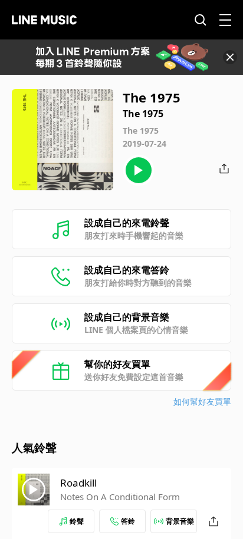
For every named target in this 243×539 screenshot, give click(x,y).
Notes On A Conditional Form (120, 496)
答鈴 (128, 521)
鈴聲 (77, 521)
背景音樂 (180, 521)
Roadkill (78, 483)
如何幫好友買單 (202, 401)
